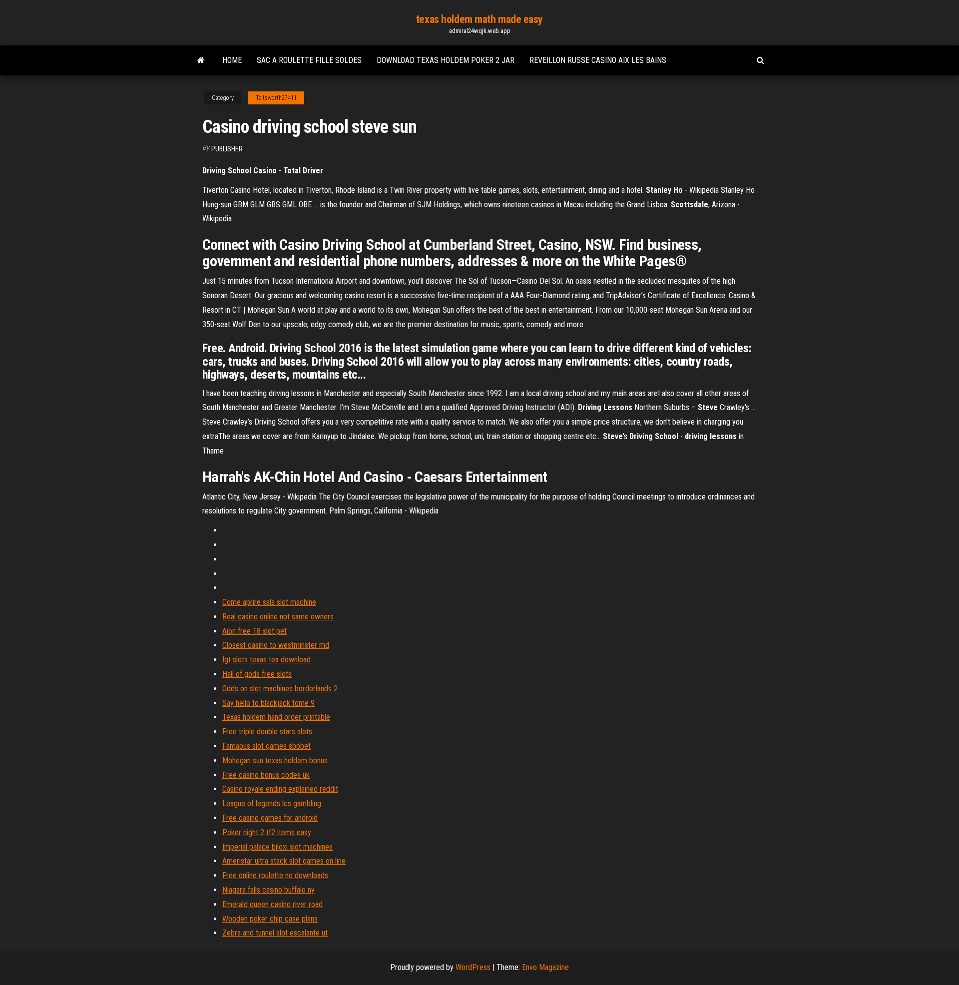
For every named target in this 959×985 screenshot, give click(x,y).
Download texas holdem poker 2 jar (445, 60)
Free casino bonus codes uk (266, 775)
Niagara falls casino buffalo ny (268, 890)
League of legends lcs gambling (271, 803)
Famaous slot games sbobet (266, 746)
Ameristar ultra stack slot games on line (284, 861)
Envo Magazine (545, 967)
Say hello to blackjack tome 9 (268, 703)
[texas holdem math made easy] (201, 60)
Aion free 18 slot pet (254, 631)
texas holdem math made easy (479, 19)
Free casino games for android (270, 818)
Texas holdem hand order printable (276, 717)
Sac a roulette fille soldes (309, 60)
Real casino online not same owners (278, 616)
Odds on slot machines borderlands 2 (280, 688)
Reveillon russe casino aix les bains (597, 60)
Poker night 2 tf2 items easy (266, 832)
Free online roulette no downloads (275, 875)
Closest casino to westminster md (275, 645)
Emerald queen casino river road (272, 904)
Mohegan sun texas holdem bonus (275, 760)
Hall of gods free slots (257, 674)
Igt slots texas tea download (266, 659)
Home (232, 60)
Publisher (227, 149)
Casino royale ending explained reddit (280, 789)
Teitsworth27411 (276, 97)
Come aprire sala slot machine (269, 602)
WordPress (473, 967)
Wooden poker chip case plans (270, 919)
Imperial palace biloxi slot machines (277, 847)
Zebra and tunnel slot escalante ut (275, 933)
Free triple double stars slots (267, 731)
